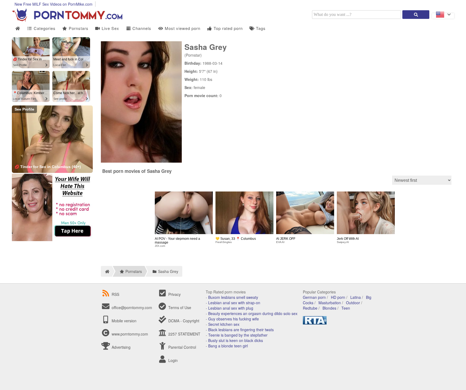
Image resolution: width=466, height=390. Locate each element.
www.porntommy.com (130, 334)
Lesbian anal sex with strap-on (234, 302)
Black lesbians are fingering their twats (241, 329)
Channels (141, 28)
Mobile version (123, 320)
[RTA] (315, 323)
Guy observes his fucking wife (233, 318)
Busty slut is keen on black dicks (235, 340)
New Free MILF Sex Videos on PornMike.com (53, 4)
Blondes (329, 308)
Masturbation (329, 302)
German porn (314, 297)
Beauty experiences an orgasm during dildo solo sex (252, 313)
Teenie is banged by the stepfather (238, 335)
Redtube (310, 308)
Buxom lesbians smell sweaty (233, 297)
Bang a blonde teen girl (228, 345)
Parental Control (181, 347)
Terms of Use (179, 307)
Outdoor (353, 302)
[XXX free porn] (71, 20)
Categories (44, 28)
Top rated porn (227, 28)
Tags (260, 28)
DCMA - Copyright (183, 320)
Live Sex (109, 28)
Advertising (121, 347)
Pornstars (77, 28)
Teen (345, 308)
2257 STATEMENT (183, 334)
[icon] (17, 28)
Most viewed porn (181, 28)
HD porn (338, 297)
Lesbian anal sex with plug (230, 308)
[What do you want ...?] (415, 14)
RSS (115, 294)
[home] (106, 271)
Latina (355, 297)
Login (172, 360)
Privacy (174, 294)
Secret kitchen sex (223, 324)
